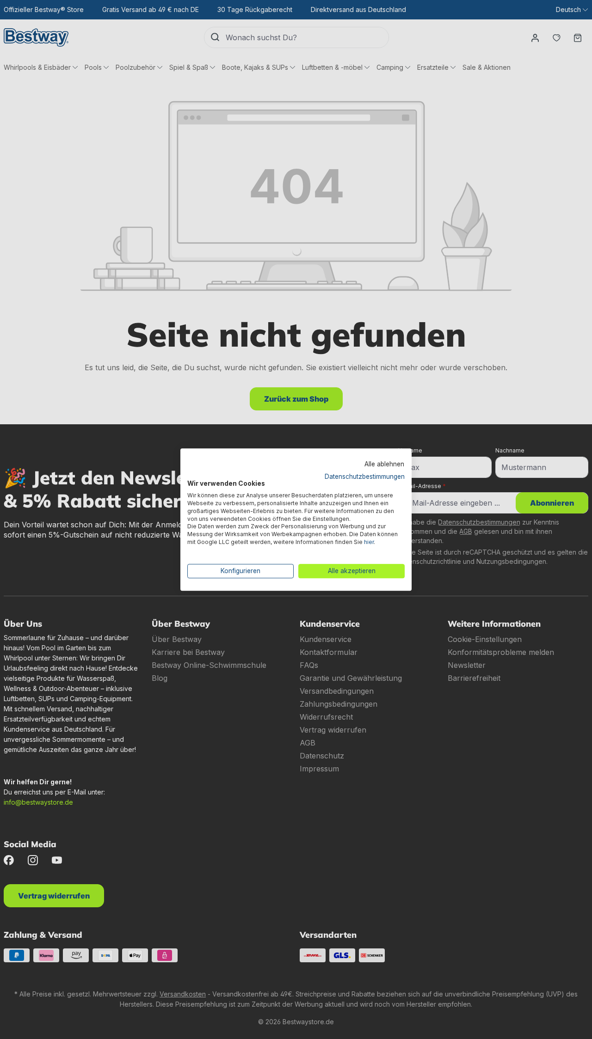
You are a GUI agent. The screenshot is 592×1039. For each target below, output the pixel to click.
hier (369, 541)
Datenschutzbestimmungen (365, 476)
